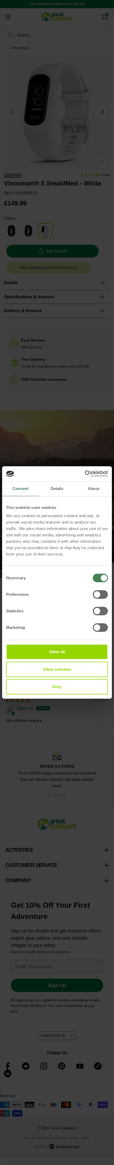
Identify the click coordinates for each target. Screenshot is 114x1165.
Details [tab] (57, 488)
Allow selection (57, 669)
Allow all (57, 651)
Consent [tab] (20, 488)
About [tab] (93, 488)
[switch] (100, 594)
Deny (57, 686)
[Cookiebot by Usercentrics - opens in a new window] (85, 473)
